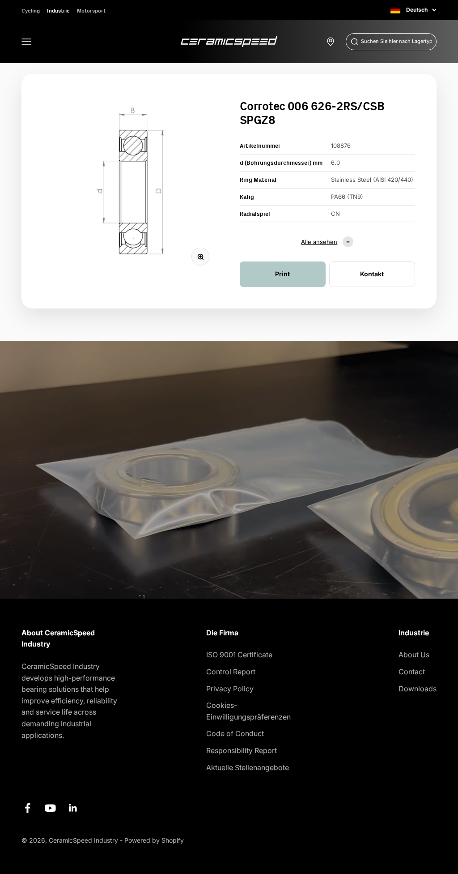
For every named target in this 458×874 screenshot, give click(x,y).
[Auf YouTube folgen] (50, 808)
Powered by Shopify (154, 840)
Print (282, 274)
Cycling (30, 10)
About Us (414, 654)
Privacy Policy (230, 688)
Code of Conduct (235, 733)
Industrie (58, 10)
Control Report (230, 671)
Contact (412, 671)
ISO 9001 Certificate (239, 654)
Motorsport (91, 10)
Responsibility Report (241, 750)
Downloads (418, 688)
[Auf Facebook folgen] (27, 808)
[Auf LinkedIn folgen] (73, 808)
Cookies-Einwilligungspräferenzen (248, 711)
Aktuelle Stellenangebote (247, 767)
